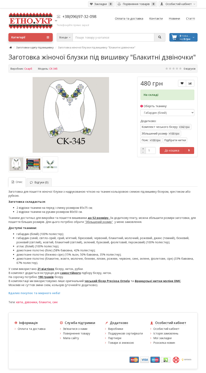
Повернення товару (76, 333)
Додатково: (148, 121)
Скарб (28, 68)
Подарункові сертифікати (125, 333)
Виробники (115, 329)
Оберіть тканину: (155, 106)
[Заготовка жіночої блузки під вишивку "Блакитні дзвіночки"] (71, 115)
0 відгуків (190, 68)
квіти (19, 302)
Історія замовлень (165, 333)
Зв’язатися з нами (75, 329)
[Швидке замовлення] (189, 150)
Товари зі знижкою (121, 343)
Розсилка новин (164, 343)
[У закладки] (182, 83)
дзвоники (31, 302)
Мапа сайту (71, 338)
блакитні (45, 302)
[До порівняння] (190, 83)
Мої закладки (162, 338)
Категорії (18, 37)
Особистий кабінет (166, 329)
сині (55, 302)
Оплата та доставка (31, 329)
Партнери (114, 338)
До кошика (172, 150)
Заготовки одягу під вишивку (35, 47)
